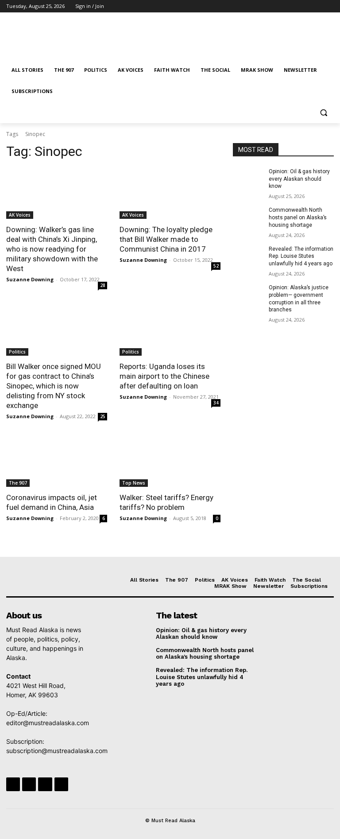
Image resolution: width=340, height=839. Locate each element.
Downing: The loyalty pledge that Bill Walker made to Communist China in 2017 (166, 239)
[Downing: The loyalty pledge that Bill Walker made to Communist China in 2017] (170, 193)
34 (216, 403)
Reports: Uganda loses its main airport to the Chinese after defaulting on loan (164, 376)
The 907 (18, 483)
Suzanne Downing (30, 279)
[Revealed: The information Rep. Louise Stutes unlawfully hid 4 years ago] (248, 256)
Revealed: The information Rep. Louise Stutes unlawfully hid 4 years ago (301, 256)
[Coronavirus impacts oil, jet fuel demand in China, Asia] (56, 461)
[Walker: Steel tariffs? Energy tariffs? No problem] (170, 461)
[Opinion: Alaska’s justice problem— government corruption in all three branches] (248, 294)
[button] (323, 112)
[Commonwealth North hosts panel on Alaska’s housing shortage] (248, 217)
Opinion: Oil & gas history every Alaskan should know (299, 179)
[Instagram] (292, 6)
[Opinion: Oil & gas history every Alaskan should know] (248, 178)
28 (102, 285)
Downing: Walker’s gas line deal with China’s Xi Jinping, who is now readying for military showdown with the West (52, 249)
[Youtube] (329, 6)
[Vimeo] (316, 6)
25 (102, 416)
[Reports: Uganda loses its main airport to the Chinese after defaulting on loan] (170, 330)
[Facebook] (279, 6)
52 (216, 266)
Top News (133, 483)
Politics (17, 352)
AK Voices (20, 215)
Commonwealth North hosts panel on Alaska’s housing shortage (298, 217)
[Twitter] (304, 6)
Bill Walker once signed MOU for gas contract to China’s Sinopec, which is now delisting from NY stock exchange (53, 386)
